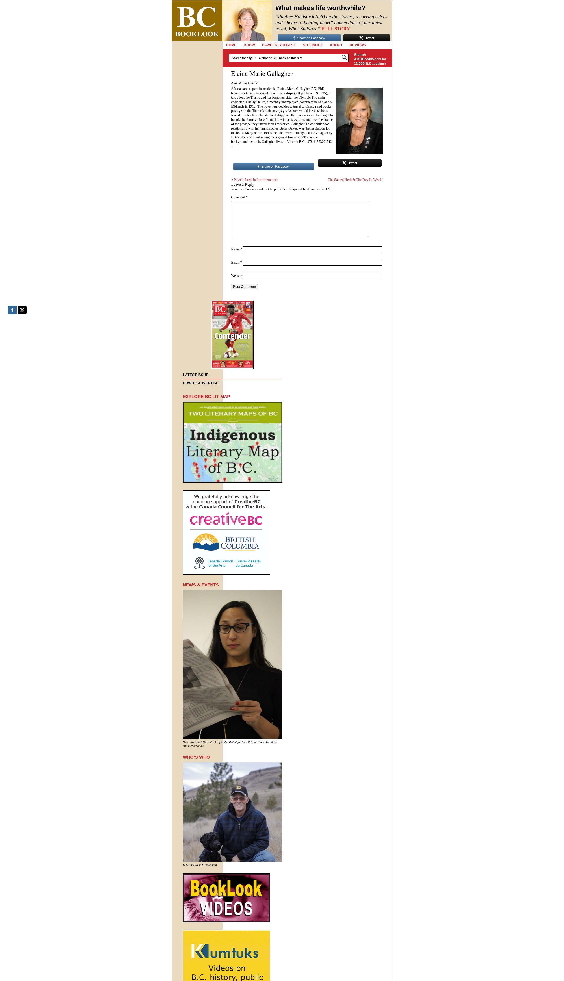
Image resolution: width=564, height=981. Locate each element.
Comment (239, 197)
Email (236, 262)
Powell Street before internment (256, 180)
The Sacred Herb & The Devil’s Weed (354, 180)
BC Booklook (197, 20)
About (336, 45)
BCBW (249, 45)
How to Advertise (201, 383)
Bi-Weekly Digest (279, 45)
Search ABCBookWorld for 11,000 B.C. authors (370, 59)
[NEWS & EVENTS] (232, 738)
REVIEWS (358, 45)
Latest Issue (195, 375)
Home (231, 45)
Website (236, 276)
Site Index (313, 45)
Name (236, 249)
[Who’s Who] (232, 860)
